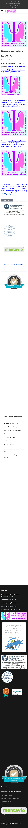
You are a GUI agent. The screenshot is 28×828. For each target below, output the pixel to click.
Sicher (5, 434)
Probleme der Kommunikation (12, 430)
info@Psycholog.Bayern (15, 3)
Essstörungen (8, 448)
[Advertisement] (14, 353)
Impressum (4, 804)
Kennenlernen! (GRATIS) (11, 423)
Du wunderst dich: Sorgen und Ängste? (12, 456)
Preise (5, 451)
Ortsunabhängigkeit (9, 437)
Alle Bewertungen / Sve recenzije (13, 264)
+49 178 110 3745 (14, 1)
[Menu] (2, 11)
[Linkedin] (15, 7)
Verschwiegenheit (9, 444)
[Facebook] (12, 7)
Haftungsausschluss (6, 801)
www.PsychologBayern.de (9, 606)
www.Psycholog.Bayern (8, 603)
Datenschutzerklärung (10, 427)
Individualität (7, 441)
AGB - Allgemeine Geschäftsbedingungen (11, 798)
